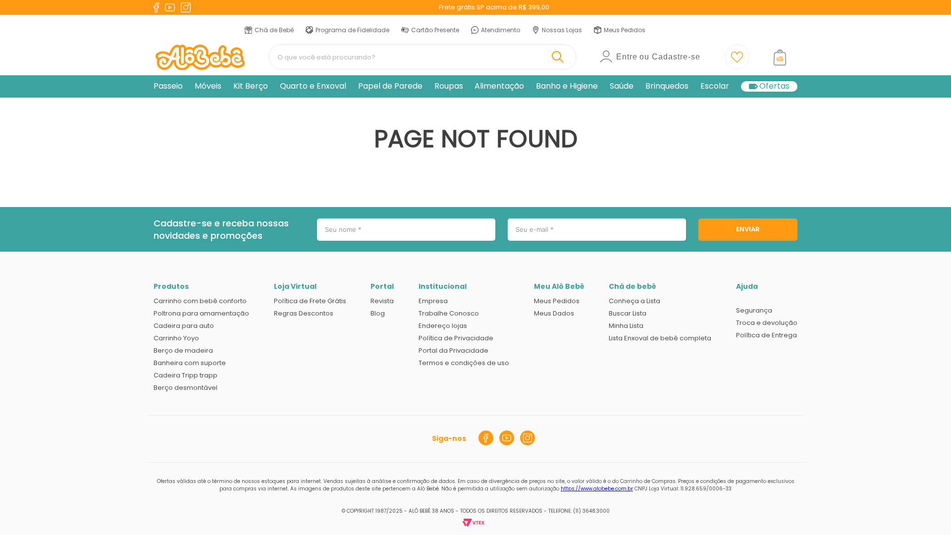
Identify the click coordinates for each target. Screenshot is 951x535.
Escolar (714, 86)
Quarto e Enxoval (313, 86)
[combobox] (422, 57)
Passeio (168, 86)
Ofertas (774, 86)
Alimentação (499, 86)
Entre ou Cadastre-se (658, 57)
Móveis (208, 86)
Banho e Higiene (567, 86)
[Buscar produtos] (560, 57)
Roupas (448, 86)
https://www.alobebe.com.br (597, 488)
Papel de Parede (390, 86)
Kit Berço (250, 86)
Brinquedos (666, 86)
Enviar (748, 229)
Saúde (622, 86)
